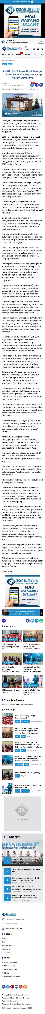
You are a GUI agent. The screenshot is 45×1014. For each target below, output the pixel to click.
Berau (4, 64)
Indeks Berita (21, 995)
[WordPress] (16, 987)
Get (40, 41)
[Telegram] (37, 621)
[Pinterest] (12, 987)
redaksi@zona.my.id (14, 928)
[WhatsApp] (41, 621)
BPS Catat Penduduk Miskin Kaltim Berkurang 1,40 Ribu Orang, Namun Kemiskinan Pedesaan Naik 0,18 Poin (32, 646)
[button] (34, 48)
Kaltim (33, 639)
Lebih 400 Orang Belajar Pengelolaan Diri (10, 646)
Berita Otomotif (10, 969)
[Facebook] (28, 621)
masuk (14, 704)
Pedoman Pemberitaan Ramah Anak (17, 1004)
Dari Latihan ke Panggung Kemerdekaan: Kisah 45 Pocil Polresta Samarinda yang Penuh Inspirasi (11, 669)
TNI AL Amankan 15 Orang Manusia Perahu (26, 870)
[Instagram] (21, 987)
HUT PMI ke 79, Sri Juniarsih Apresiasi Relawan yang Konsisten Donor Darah (26, 888)
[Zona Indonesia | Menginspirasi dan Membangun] (12, 48)
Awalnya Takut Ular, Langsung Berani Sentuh (31, 692)
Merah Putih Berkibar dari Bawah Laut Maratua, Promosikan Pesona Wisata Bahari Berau (32, 669)
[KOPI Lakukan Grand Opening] (12, 681)
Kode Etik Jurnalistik (10, 1001)
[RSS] (25, 987)
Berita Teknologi (10, 962)
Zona (27, 50)
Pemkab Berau (8, 945)
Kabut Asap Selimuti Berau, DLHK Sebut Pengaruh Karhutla (25, 879)
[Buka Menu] (37, 48)
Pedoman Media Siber (11, 998)
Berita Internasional (12, 976)
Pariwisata (28, 662)
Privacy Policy (7, 995)
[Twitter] (32, 621)
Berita (10, 64)
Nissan (6, 973)
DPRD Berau (6, 953)
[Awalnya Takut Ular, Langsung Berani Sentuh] (33, 681)
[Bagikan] (41, 85)
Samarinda (34, 685)
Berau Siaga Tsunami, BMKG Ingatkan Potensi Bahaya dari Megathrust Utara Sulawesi (24, 897)
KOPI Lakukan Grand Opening (10, 691)
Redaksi (5, 84)
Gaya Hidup (13, 639)
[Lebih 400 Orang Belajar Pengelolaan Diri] (12, 636)
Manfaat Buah (10, 966)
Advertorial (6, 949)
